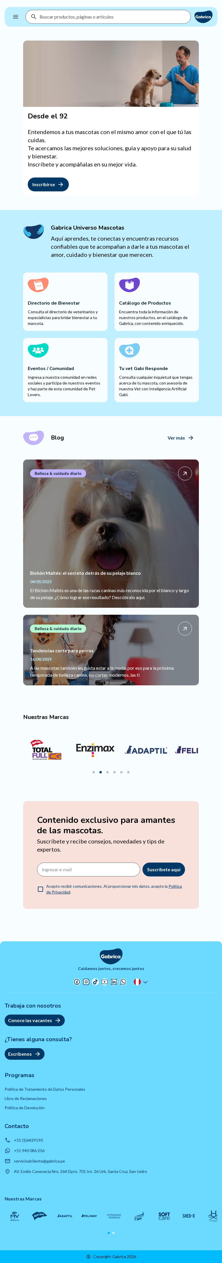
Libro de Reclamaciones (26, 1098)
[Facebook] (76, 981)
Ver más (176, 437)
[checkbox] (40, 889)
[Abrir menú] (15, 16)
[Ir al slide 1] (93, 772)
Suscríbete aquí (163, 869)
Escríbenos (20, 1054)
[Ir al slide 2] (100, 772)
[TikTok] (95, 981)
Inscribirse (43, 184)
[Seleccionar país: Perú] (141, 981)
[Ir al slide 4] (114, 772)
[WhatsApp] (123, 981)
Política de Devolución (25, 1107)
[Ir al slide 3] (107, 772)
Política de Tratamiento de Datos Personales (45, 1089)
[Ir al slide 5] (121, 772)
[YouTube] (104, 981)
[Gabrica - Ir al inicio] (203, 16)
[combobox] (113, 16)
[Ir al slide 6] (128, 772)
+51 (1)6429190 (28, 1140)
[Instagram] (86, 981)
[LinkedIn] (113, 981)
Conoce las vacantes (30, 1020)
